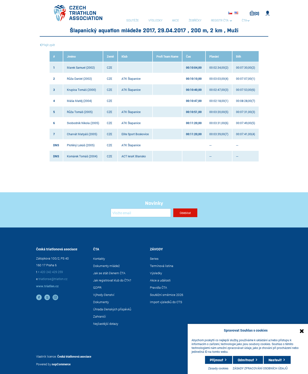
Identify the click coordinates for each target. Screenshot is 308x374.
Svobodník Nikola (78, 123)
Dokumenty (101, 302)
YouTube (47, 297)
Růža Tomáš (75, 112)
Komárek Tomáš (77, 156)
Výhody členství (103, 295)
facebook (39, 297)
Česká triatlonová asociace (74, 356)
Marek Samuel (76, 67)
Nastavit (275, 360)
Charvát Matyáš (77, 134)
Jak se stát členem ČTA (109, 273)
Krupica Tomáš (77, 90)
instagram (55, 297)
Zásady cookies (218, 368)
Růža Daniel (75, 78)
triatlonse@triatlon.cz (52, 279)
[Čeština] (231, 13)
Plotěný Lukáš (76, 145)
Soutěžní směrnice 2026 (166, 295)
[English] (237, 13)
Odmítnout (246, 360)
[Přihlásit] (268, 13)
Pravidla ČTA (158, 287)
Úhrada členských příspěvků (112, 309)
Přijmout (216, 360)
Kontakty (99, 258)
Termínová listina (161, 266)
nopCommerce (61, 364)
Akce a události (160, 280)
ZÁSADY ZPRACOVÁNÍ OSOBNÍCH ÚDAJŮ (260, 368)
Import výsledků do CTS (166, 302)
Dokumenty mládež (106, 266)
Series (154, 258)
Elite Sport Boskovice (135, 134)
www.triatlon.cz (47, 286)
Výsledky (156, 273)
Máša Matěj (75, 101)
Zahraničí (99, 316)
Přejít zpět (48, 45)
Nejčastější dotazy (105, 323)
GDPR (97, 287)
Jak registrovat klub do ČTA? (112, 280)
